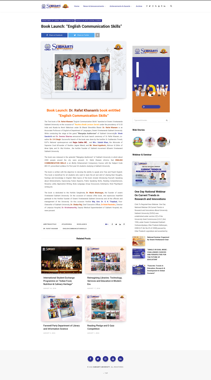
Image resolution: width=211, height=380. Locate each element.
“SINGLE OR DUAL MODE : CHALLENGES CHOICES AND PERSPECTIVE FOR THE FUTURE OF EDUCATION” (157, 255)
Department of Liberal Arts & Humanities (58, 20)
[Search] (170, 6)
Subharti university (101, 367)
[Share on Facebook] (112, 224)
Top (106, 373)
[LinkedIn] (120, 224)
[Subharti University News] (55, 6)
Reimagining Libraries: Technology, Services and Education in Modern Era (104, 280)
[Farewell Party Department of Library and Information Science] (61, 307)
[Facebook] (90, 359)
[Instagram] (105, 359)
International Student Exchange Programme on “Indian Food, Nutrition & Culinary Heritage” (59, 280)
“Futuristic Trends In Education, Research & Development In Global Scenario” (156, 269)
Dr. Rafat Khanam (50, 228)
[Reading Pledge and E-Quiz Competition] (105, 307)
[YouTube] (113, 359)
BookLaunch (82, 224)
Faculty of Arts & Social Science (88, 20)
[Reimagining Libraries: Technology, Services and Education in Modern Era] (105, 259)
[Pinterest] (124, 224)
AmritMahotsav (50, 224)
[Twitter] (98, 359)
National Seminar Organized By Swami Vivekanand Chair (158, 238)
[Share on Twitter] (116, 224)
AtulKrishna (67, 224)
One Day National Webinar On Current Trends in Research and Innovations (150, 195)
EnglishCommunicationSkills (75, 228)
